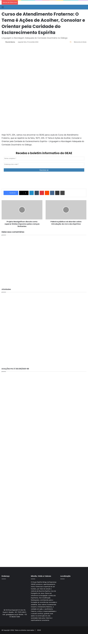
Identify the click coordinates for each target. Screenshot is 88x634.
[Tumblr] (37, 193)
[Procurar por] (85, 7)
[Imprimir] (62, 193)
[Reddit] (47, 193)
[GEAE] (10, 7)
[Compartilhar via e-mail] (57, 193)
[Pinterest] (42, 193)
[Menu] (3, 7)
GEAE (39, 630)
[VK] (52, 193)
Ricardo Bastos (10, 42)
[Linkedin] (31, 193)
